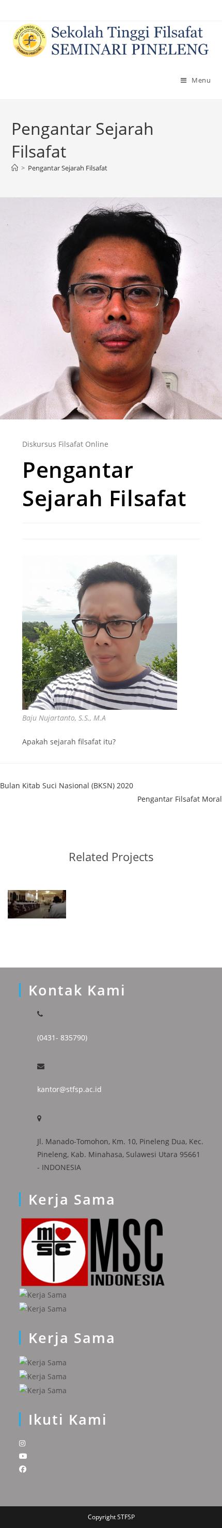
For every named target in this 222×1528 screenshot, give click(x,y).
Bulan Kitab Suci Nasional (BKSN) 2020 (66, 785)
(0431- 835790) (62, 1037)
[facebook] (22, 1469)
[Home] (14, 168)
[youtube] (23, 1456)
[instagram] (22, 1443)
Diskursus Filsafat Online (65, 444)
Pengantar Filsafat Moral (179, 799)
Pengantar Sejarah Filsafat (67, 168)
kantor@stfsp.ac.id (69, 1089)
